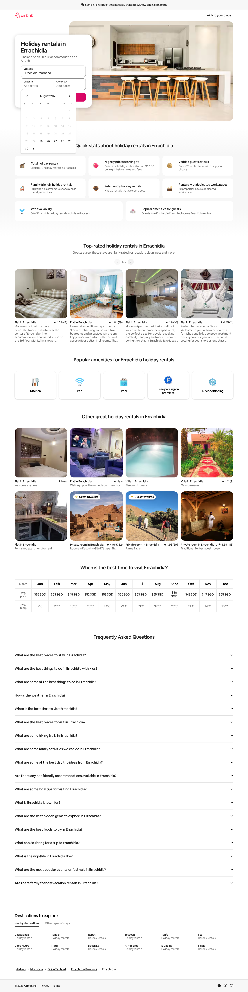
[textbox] (37, 86)
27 (55, 141)
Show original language (153, 4)
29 (69, 141)
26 (48, 141)
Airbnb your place (219, 15)
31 (34, 148)
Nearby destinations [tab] (27, 923)
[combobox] (53, 73)
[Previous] (117, 262)
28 (62, 141)
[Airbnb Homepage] (24, 15)
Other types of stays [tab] (57, 923)
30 (26, 148)
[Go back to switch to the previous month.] (27, 96)
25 (41, 141)
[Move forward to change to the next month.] (69, 96)
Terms (56, 985)
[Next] (131, 262)
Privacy (45, 985)
